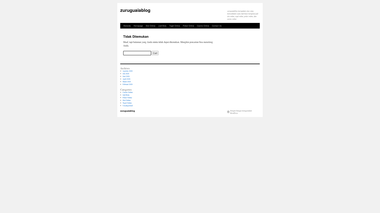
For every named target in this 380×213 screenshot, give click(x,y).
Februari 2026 (128, 84)
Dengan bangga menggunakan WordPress (241, 111)
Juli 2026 (126, 73)
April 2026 (126, 79)
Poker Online (188, 25)
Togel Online (174, 25)
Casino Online (203, 25)
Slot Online (150, 25)
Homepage (138, 25)
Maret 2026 (127, 81)
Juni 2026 (126, 76)
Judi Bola (162, 25)
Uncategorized (128, 105)
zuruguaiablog (135, 10)
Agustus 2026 (128, 71)
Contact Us (217, 25)
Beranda (127, 25)
